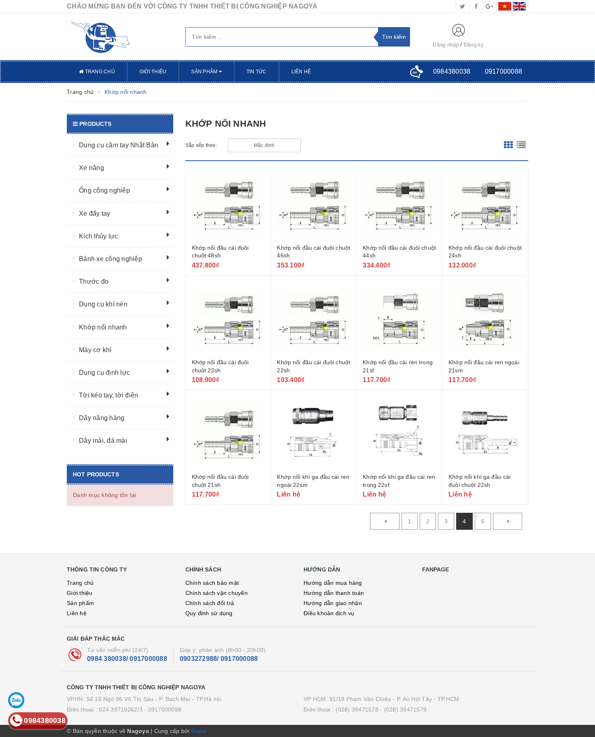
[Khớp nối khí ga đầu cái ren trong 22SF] (399, 432)
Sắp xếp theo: (201, 145)
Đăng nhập (446, 45)
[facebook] (476, 6)
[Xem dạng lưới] (508, 145)
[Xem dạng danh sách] (521, 145)
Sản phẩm (205, 71)
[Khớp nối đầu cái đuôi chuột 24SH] (485, 203)
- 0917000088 (162, 709)
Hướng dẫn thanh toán (334, 593)
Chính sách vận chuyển (216, 593)
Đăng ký (474, 45)
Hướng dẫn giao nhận (333, 603)
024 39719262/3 (120, 709)
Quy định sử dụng (209, 613)
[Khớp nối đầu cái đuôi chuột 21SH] (228, 432)
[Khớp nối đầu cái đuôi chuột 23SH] (228, 318)
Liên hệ (301, 71)
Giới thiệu (153, 71)
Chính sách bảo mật (212, 583)
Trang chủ (99, 71)
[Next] (507, 521)
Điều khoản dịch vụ (329, 613)
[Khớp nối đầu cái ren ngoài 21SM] (485, 318)
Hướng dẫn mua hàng (333, 583)
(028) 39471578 (357, 709)
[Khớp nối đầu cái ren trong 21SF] (399, 318)
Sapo (198, 731)
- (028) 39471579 (403, 709)
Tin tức (256, 71)
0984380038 (452, 71)
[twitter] (462, 6)
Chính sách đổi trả (209, 603)
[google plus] (489, 6)
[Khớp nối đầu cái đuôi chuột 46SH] (313, 203)
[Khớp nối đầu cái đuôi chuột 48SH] (228, 203)
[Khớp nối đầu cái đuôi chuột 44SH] (399, 203)
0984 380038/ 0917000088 (127, 658)
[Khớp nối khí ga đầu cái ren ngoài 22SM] (313, 432)
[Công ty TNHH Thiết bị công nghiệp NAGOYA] (120, 36)
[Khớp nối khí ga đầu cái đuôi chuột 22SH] (485, 432)
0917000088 (504, 71)
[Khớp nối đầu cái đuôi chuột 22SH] (313, 318)
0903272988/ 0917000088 (219, 658)
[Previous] (384, 521)
